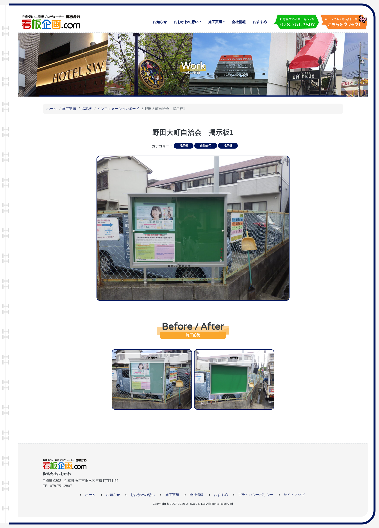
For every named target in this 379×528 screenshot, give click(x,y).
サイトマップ (294, 495)
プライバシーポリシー (255, 495)
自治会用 (205, 145)
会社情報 (239, 22)
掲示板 (86, 109)
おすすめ (260, 22)
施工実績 (215, 22)
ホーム (51, 109)
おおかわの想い (186, 22)
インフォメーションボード (118, 109)
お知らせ (160, 22)
